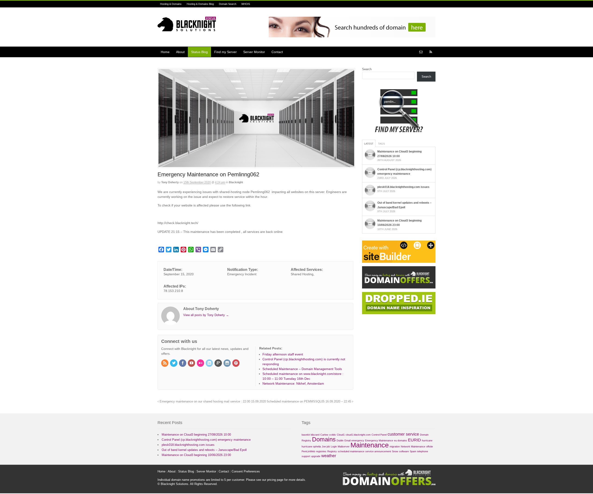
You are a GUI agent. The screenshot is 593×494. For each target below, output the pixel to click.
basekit (306, 434)
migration (395, 446)
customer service (403, 434)
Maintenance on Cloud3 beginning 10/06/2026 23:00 (196, 455)
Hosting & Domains (171, 4)
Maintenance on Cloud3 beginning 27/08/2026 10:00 (196, 434)
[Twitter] (174, 363)
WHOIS (245, 4)
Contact (277, 52)
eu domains (400, 440)
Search (367, 69)
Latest (368, 143)
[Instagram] (227, 363)
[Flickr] (201, 363)
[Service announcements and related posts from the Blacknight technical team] (187, 29)
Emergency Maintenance (379, 440)
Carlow (324, 434)
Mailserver (344, 446)
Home (165, 52)
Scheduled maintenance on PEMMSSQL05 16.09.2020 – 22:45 (309, 401)
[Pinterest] (236, 363)
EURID (414, 440)
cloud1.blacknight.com (358, 434)
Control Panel (379, 434)
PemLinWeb (308, 451)
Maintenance (369, 445)
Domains (324, 439)
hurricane (427, 440)
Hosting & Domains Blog (200, 4)
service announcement (378, 451)
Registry (332, 451)
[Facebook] (183, 363)
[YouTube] (192, 363)
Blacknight (236, 182)
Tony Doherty (170, 182)
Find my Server (225, 52)
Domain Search (227, 4)
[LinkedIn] (210, 363)
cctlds (332, 434)
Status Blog (199, 52)
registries (321, 451)
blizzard (315, 434)
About (180, 52)
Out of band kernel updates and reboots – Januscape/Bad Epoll (204, 450)
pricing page (275, 479)
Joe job (326, 446)
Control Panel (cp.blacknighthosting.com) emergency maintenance (206, 439)
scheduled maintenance (351, 451)
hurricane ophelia (311, 446)
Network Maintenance (413, 446)
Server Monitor (254, 52)
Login (334, 446)
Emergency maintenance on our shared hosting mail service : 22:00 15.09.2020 (212, 401)
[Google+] (218, 363)
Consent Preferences (246, 471)
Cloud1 (341, 434)
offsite (429, 446)
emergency (357, 440)
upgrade (315, 456)
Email (347, 440)
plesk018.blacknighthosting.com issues (403, 187)
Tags (381, 143)
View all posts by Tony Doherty (206, 315)
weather (328, 455)
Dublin (340, 440)
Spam (413, 451)
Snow (395, 451)
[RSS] (165, 363)
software (404, 451)
